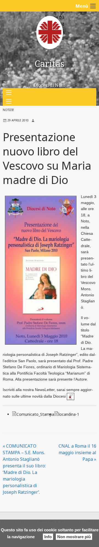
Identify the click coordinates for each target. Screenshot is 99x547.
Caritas (49, 63)
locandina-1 (69, 414)
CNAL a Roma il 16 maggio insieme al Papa (77, 452)
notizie (8, 110)
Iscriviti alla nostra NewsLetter (28, 389)
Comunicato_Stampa (35, 414)
